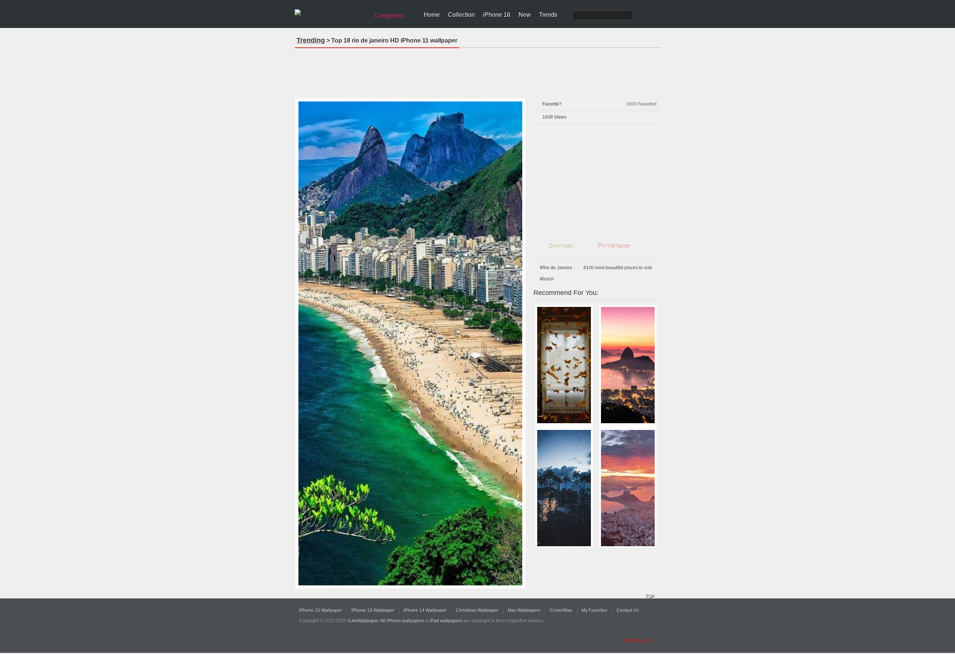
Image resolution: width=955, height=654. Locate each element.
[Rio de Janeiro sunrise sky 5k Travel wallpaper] (628, 365)
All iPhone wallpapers (402, 620)
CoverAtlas (561, 610)
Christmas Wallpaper (477, 610)
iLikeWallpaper (363, 620)
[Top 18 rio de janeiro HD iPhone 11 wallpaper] (410, 343)
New (525, 15)
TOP (649, 596)
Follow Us (638, 640)
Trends (548, 15)
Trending (311, 40)
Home (432, 15)
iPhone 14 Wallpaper (425, 610)
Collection (461, 15)
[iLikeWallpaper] (331, 12)
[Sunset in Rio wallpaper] (564, 488)
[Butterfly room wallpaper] (564, 365)
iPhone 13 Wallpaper (372, 610)
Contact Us (628, 610)
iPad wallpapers (446, 620)
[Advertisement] (477, 70)
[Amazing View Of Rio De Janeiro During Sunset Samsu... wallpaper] (628, 488)
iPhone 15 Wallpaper (320, 610)
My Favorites (594, 610)
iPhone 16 (496, 15)
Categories (388, 15)
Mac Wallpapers (524, 610)
